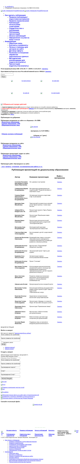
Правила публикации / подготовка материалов (19, 18)
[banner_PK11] (17, 398)
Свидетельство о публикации (16, 29)
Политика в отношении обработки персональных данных (26, 459)
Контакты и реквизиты (18, 45)
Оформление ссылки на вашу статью (19, 38)
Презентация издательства (39, 434)
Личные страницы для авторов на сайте (18, 48)
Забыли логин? (9, 349)
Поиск (3, 77)
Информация (10, 41)
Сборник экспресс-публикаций (12, 134)
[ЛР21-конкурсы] (18, 396)
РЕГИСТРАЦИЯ (7, 378)
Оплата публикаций (17, 36)
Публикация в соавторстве (10, 434)
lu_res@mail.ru (9, 6)
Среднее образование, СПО (11, 123)
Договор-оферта (16, 51)
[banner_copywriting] (12, 387)
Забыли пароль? (10, 347)
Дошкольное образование (10, 122)
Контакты (51, 430)
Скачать (59, 182)
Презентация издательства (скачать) (19, 65)
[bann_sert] (3, 389)
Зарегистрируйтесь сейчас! (23, 333)
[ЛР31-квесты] (20, 395)
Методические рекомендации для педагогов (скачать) (17, 60)
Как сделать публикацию (15, 15)
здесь (12, 114)
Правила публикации (26, 430)
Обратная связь (15, 43)
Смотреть (45, 69)
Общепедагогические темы (11, 125)
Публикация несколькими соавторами (14, 24)
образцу (31, 108)
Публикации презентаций (14, 33)
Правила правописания (19, 21)
